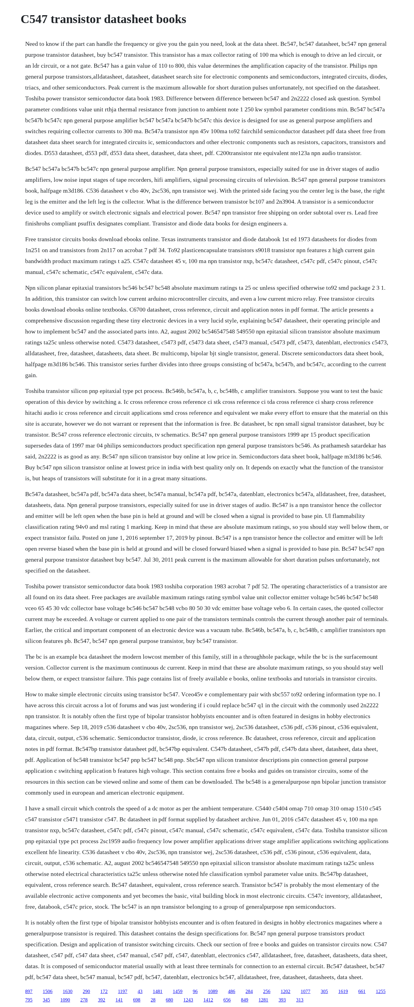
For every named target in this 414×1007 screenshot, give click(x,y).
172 (104, 991)
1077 (305, 991)
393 (282, 999)
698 (136, 999)
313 (299, 999)
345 (46, 999)
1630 (67, 991)
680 (169, 999)
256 (266, 991)
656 (227, 999)
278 (84, 999)
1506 (47, 991)
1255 (381, 991)
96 (195, 991)
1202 (285, 991)
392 (101, 999)
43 (140, 991)
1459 (177, 991)
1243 (188, 999)
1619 (343, 991)
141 (119, 999)
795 (28, 999)
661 (362, 991)
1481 (157, 991)
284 (249, 991)
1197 (122, 991)
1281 (263, 999)
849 (244, 999)
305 (324, 991)
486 (231, 991)
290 (86, 991)
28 (153, 999)
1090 (65, 999)
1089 (213, 991)
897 (28, 991)
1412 (208, 999)
